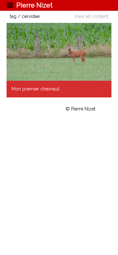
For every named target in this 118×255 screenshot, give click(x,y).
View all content (91, 16)
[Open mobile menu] (11, 5)
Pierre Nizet (34, 5)
